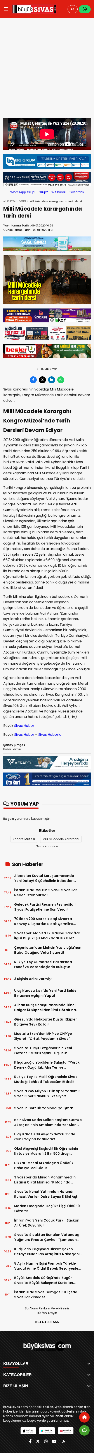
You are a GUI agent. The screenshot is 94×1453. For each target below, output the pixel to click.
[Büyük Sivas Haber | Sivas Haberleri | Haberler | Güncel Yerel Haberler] (34, 9)
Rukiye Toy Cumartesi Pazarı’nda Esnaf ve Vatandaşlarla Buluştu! (43, 964)
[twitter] (38, 1441)
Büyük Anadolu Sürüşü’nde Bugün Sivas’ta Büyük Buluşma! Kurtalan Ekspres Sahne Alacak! (43, 1280)
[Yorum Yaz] (84, 1430)
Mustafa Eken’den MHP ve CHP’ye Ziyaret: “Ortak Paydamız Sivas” (43, 1036)
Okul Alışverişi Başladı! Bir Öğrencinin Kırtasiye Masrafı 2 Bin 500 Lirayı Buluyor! (46, 1151)
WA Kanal (58, 192)
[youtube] (54, 1441)
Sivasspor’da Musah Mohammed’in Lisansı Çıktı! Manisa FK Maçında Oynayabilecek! (45, 1180)
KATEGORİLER (17, 1375)
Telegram (76, 192)
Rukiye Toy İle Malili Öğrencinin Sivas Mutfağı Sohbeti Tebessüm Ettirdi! (45, 1079)
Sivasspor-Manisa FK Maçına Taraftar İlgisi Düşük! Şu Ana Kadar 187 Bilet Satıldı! (47, 936)
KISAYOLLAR (15, 1363)
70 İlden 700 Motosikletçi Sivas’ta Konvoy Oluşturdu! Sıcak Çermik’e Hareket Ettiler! (43, 921)
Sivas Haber (24, 725)
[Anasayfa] (84, 1417)
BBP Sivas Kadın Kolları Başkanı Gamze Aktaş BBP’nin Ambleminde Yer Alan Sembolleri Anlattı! (48, 1122)
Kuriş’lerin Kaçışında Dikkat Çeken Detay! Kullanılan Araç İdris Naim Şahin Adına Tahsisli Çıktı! (48, 1252)
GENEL (22, 201)
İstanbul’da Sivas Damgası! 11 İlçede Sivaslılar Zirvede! (45, 1294)
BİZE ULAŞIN (15, 1386)
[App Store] (28, 1430)
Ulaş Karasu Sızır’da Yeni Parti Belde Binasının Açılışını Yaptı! (45, 993)
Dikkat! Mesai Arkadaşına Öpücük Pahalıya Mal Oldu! (43, 1165)
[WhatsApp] (85, 9)
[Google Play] (47, 1430)
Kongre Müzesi (24, 839)
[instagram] (46, 1441)
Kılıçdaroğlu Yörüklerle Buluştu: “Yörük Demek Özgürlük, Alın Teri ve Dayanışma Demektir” (47, 1065)
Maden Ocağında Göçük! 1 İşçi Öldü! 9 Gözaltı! (47, 1208)
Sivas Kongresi (47, 846)
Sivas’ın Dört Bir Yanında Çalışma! (43, 1108)
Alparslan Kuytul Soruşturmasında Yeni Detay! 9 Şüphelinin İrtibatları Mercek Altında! (44, 878)
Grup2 (43, 192)
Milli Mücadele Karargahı (61, 839)
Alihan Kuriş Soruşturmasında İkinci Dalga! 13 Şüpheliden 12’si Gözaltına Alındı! (45, 1007)
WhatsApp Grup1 (22, 192)
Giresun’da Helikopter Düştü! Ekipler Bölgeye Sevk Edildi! (45, 1022)
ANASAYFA (9, 201)
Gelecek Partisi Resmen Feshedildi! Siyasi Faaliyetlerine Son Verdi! (45, 907)
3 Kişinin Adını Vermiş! (33, 979)
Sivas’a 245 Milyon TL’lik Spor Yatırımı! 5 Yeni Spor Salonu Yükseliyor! (47, 1093)
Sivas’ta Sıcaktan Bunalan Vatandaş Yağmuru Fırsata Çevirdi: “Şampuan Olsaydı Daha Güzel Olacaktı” (46, 1237)
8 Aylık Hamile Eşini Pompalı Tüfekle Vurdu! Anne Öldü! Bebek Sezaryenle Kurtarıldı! (46, 1266)
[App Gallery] (65, 1430)
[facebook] (30, 1441)
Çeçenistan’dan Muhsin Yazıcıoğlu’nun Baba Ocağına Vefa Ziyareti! (47, 950)
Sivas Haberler (50, 734)
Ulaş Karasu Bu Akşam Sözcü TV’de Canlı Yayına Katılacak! (44, 1136)
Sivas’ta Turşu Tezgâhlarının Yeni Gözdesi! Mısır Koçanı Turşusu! (43, 1050)
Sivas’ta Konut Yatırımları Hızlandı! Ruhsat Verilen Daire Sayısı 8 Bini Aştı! (47, 1194)
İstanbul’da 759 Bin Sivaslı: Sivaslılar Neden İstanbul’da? (45, 892)
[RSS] (63, 1441)
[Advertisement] (47, 69)
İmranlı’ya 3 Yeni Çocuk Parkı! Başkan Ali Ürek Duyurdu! (46, 1223)
